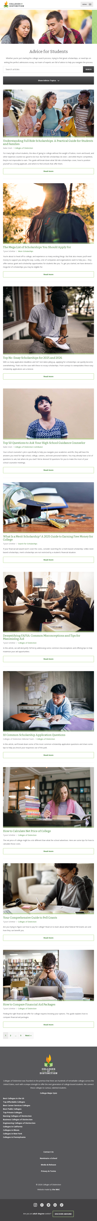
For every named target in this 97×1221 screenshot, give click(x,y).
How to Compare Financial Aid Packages (29, 1004)
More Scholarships (25, 251)
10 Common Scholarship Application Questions (34, 735)
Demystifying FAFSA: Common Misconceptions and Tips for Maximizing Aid (41, 637)
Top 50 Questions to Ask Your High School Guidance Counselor (44, 443)
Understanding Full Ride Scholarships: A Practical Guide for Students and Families (48, 142)
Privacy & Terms (48, 1171)
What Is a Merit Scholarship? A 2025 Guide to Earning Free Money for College (48, 538)
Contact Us (48, 1152)
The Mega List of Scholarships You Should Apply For (37, 247)
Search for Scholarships (27, 543)
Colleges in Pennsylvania (14, 1137)
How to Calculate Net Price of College (27, 831)
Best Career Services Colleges (16, 1105)
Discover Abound (63, 1214)
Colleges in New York (12, 1133)
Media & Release (48, 1164)
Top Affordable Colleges (14, 1102)
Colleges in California (12, 1126)
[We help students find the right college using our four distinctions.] (14, 4)
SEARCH (88, 69)
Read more (69, 171)
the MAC (56, 1189)
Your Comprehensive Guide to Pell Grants (30, 917)
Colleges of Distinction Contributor (29, 447)
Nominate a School (48, 1158)
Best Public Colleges (12, 1109)
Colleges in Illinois (11, 1130)
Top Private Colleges (12, 1112)
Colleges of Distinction (24, 148)
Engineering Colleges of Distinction (19, 1123)
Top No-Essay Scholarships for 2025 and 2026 (32, 358)
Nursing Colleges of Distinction (17, 1116)
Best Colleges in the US (13, 1098)
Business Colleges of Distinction (17, 1119)
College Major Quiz (48, 1093)
